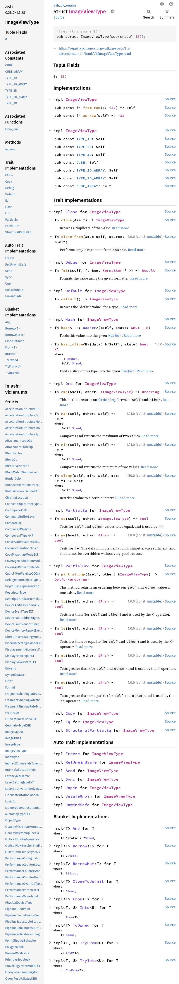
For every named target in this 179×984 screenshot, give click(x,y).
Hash (70, 319)
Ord (69, 383)
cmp (64, 392)
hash (65, 327)
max (64, 413)
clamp (66, 475)
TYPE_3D (84, 154)
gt (63, 655)
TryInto (88, 960)
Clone (71, 211)
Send (70, 770)
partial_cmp (73, 574)
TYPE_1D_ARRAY (90, 170)
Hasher (89, 327)
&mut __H (139, 327)
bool (144, 518)
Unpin (71, 787)
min (64, 444)
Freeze (72, 753)
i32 (138, 36)
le (63, 628)
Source (58, 17)
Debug (71, 262)
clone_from (72, 236)
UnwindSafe (77, 804)
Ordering (150, 392)
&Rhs (102, 535)
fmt (64, 270)
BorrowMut (83, 863)
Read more (120, 227)
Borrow (80, 845)
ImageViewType (81, 99)
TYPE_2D (84, 146)
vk (62, 5)
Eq (67, 721)
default (68, 299)
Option (61, 579)
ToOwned (81, 925)
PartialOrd (77, 565)
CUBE (80, 162)
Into (85, 907)
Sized (76, 363)
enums (71, 5)
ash (56, 5)
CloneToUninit (88, 881)
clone (66, 220)
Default (73, 290)
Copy (70, 713)
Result (148, 270)
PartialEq (76, 510)
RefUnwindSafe (81, 762)
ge (63, 682)
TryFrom (88, 942)
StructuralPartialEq (88, 730)
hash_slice (72, 344)
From (77, 899)
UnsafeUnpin (78, 796)
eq (63, 518)
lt (63, 601)
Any (76, 828)
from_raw (91, 107)
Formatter (112, 270)
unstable (154, 237)
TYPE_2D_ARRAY (90, 178)
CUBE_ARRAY (87, 186)
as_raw (89, 115)
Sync (70, 779)
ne (63, 535)
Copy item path (113, 11)
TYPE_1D (84, 139)
